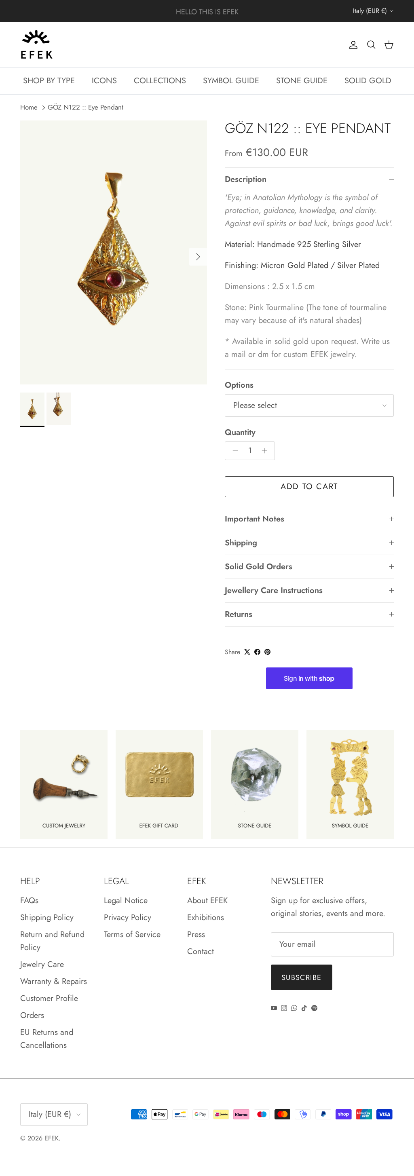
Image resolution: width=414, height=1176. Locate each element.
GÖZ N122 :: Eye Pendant (85, 107)
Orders (32, 1015)
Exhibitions (205, 917)
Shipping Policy (47, 917)
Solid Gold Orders (258, 566)
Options (239, 385)
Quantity (240, 432)
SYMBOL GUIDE (231, 81)
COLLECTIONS (160, 81)
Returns (238, 614)
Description (245, 179)
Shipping (241, 543)
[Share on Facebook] (257, 652)
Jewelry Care (42, 964)
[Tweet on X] (247, 652)
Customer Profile (49, 998)
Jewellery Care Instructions (274, 590)
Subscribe (301, 977)
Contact (200, 951)
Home (29, 107)
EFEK (51, 1138)
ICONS (104, 81)
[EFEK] (36, 44)
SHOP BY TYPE (49, 81)
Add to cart (309, 486)
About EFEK (207, 900)
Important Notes (254, 519)
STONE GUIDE (301, 81)
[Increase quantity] (267, 451)
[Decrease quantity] (233, 451)
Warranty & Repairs (53, 981)
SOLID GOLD (367, 81)
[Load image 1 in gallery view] (113, 252)
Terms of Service (132, 934)
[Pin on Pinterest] (267, 652)
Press (196, 934)
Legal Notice (126, 900)
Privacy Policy (127, 917)
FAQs (29, 900)
